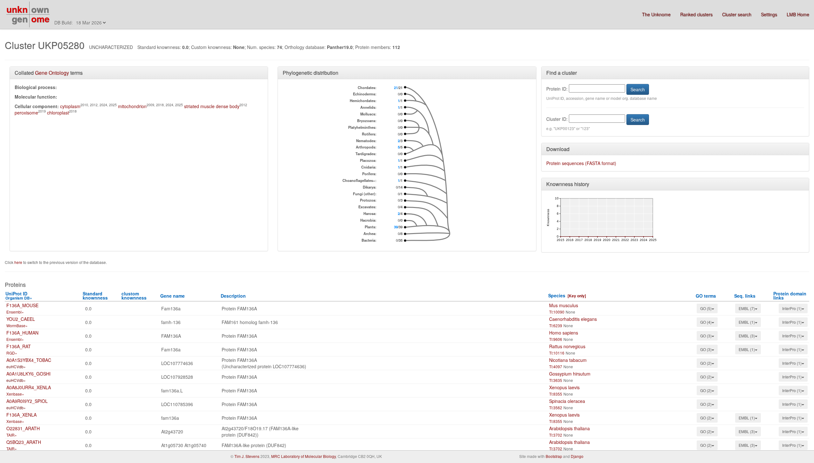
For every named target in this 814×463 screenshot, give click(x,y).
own (40, 9)
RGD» (11, 353)
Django (577, 456)
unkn (17, 9)
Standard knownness (95, 295)
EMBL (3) (747, 335)
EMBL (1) (747, 322)
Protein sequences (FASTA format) (581, 163)
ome (40, 18)
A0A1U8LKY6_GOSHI (28, 373)
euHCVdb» (16, 366)
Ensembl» (15, 311)
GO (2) (706, 363)
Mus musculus (563, 305)
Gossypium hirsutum (569, 373)
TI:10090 (556, 311)
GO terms (706, 296)
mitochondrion (132, 106)
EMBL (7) (747, 308)
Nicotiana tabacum (568, 360)
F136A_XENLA (21, 414)
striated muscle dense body (211, 106)
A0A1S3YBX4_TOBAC (28, 360)
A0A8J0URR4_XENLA (28, 387)
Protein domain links (789, 295)
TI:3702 (555, 435)
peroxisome (26, 112)
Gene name (172, 296)
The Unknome (656, 14)
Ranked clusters (696, 14)
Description (233, 296)
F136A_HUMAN (22, 332)
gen (20, 18)
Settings (769, 14)
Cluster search (736, 14)
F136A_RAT (18, 346)
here (18, 262)
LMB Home (798, 14)
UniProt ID (18, 295)
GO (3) (706, 335)
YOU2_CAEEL (20, 319)
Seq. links (744, 296)
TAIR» (11, 435)
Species (556, 295)
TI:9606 (555, 339)
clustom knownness (134, 295)
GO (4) (706, 322)
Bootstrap (554, 456)
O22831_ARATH (23, 428)
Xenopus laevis (564, 387)
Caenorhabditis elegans (573, 319)
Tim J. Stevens (246, 456)
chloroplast (58, 112)
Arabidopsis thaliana (569, 428)
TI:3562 (555, 407)
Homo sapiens (563, 332)
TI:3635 (555, 380)
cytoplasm (70, 106)
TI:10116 (556, 353)
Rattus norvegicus (567, 346)
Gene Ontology (52, 72)
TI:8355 (555, 394)
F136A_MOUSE (22, 305)
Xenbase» (15, 394)
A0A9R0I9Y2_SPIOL (27, 401)
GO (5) (706, 308)
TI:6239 (555, 325)
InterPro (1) (792, 308)
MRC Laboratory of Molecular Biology (303, 456)
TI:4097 (555, 366)
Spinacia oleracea (567, 401)
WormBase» (17, 325)
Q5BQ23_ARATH (23, 442)
